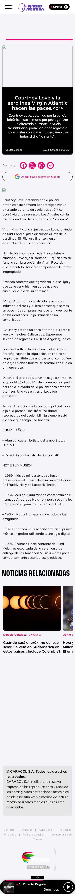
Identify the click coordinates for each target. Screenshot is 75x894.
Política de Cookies (34, 834)
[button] (7, 7)
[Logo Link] (33, 7)
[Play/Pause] (68, 887)
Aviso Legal (46, 829)
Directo (57, 6)
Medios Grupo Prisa (37, 866)
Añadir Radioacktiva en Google (40, 176)
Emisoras (26, 829)
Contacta (9, 829)
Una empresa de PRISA (37, 857)
